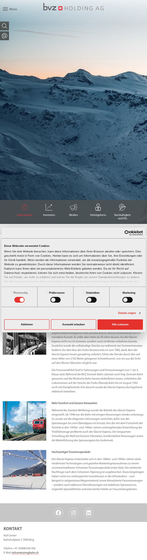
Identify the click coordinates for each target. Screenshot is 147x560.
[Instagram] (73, 512)
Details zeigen (127, 313)
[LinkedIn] (88, 512)
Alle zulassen (120, 324)
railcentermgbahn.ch (25, 552)
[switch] (55, 300)
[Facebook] (58, 512)
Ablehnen (27, 324)
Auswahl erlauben (73, 324)
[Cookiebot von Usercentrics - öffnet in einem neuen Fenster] (127, 233)
